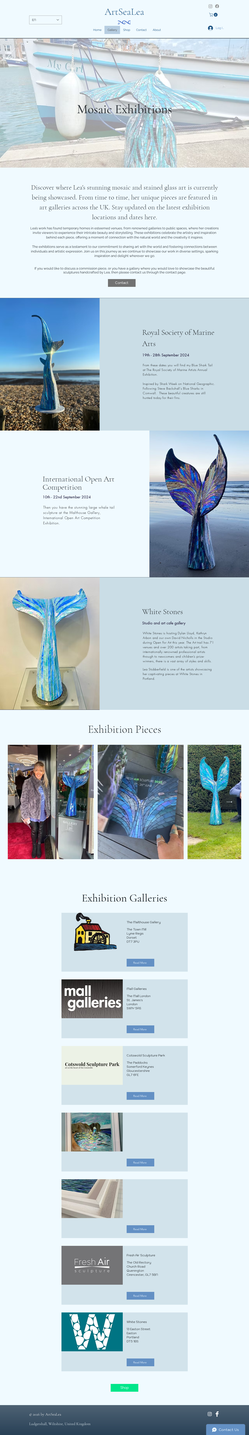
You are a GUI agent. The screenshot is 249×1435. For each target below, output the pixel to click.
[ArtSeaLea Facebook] (217, 1414)
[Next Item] (229, 802)
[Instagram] (210, 6)
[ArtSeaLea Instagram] (209, 1414)
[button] (213, 15)
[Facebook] (217, 6)
